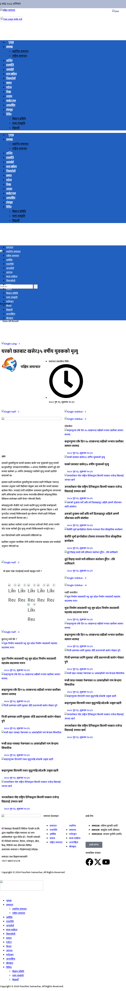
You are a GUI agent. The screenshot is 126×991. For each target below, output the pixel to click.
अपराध (9, 96)
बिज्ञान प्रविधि (19, 119)
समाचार (9, 47)
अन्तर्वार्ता (10, 69)
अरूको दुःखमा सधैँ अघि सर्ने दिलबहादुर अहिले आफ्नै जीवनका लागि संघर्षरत (92, 516)
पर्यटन (9, 87)
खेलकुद (9, 110)
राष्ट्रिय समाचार (19, 56)
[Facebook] (89, 862)
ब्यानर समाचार (8, 710)
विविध (9, 114)
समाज (9, 83)
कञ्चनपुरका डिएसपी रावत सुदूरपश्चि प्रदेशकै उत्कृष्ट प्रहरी (30, 770)
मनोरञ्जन (11, 101)
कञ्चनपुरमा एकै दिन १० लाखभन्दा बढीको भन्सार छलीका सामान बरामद (31, 692)
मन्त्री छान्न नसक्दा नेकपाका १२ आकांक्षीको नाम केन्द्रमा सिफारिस (30, 745)
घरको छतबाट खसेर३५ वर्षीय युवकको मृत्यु (87, 464)
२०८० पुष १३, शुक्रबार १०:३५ (16, 670)
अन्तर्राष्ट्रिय (10, 105)
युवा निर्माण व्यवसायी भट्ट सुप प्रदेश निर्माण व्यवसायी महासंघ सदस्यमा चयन (29, 660)
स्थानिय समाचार (20, 51)
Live (2, 894)
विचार (8, 92)
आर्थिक (9, 60)
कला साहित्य (11, 74)
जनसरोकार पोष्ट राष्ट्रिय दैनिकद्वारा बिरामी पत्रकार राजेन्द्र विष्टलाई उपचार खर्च (30, 799)
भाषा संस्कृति (18, 123)
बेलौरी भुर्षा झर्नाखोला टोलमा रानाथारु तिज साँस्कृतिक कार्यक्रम (93, 538)
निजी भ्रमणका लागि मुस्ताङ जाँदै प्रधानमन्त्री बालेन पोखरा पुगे (31, 719)
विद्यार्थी (16, 128)
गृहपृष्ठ (11, 42)
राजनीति (10, 65)
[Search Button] (36, 286)
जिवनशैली (11, 78)
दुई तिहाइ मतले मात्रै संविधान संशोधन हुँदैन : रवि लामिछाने (90, 561)
